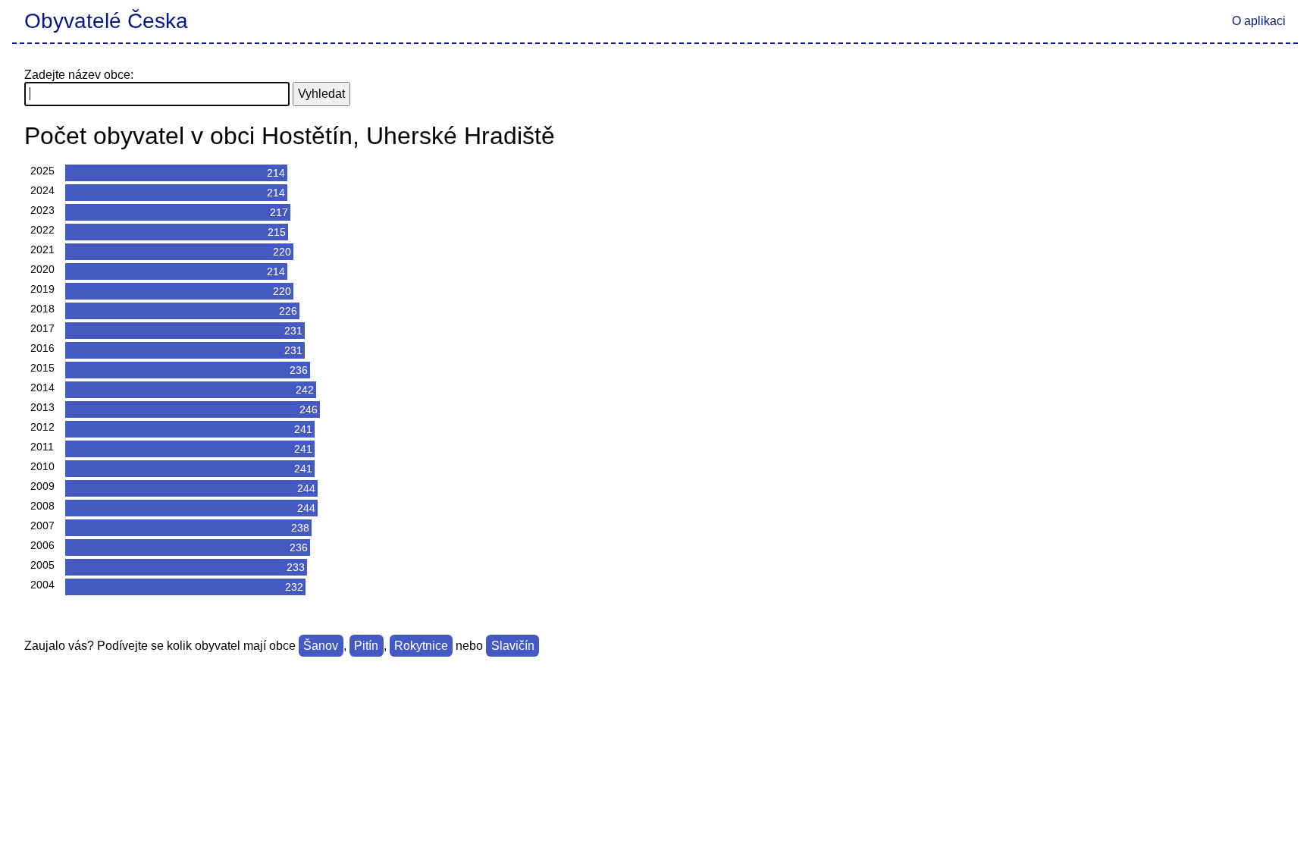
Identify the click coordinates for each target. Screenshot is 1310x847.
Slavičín (512, 645)
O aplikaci (1259, 20)
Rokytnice (421, 645)
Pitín (366, 645)
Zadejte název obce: (78, 74)
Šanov (320, 645)
